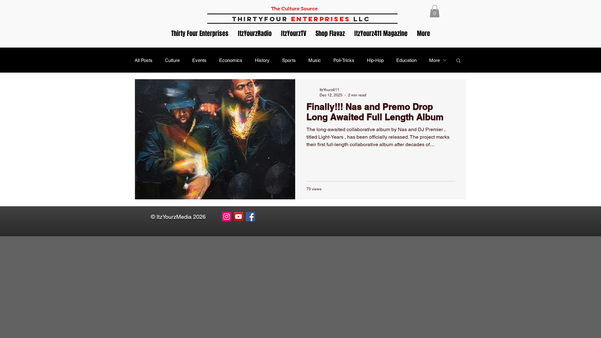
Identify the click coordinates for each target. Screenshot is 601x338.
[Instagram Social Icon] (226, 216)
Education (406, 60)
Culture (172, 60)
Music (314, 60)
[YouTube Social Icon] (238, 216)
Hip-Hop (375, 60)
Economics (230, 60)
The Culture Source (294, 8)
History (262, 60)
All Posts (143, 60)
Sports (289, 60)
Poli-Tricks (343, 60)
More (434, 60)
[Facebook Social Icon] (250, 216)
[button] (434, 11)
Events (199, 60)
